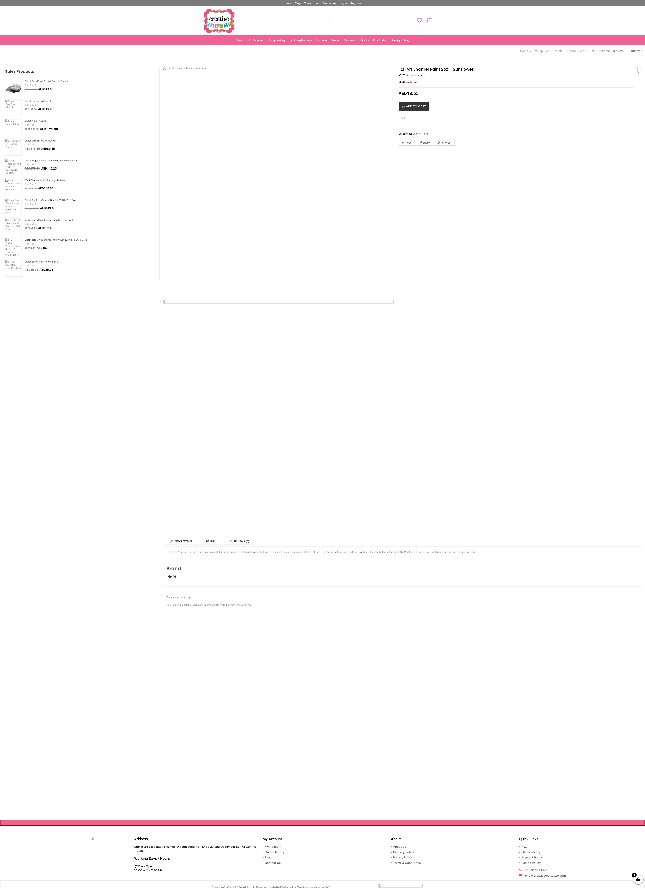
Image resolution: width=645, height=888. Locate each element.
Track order (311, 3)
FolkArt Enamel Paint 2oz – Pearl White (223, 789)
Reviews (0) (241, 541)
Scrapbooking (277, 40)
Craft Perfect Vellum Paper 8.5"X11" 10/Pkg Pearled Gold (56, 239)
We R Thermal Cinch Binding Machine (45, 180)
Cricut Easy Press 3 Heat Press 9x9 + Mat (47, 81)
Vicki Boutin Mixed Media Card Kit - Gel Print (49, 219)
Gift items (321, 40)
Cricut (239, 40)
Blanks (365, 40)
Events (335, 40)
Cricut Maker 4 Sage (35, 120)
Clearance (349, 40)
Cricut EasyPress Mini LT (38, 101)
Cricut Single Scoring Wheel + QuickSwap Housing (52, 160)
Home (287, 3)
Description (183, 541)
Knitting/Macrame (301, 40)
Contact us (329, 3)
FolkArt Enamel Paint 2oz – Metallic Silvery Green (583, 696)
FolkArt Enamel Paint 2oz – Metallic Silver (463, 696)
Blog (298, 3)
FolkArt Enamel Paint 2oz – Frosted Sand (343, 696)
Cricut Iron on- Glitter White (40, 140)
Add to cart (416, 106)
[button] (240, 40)
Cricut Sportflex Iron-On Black (41, 261)
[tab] (181, 541)
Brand (210, 541)
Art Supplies (256, 40)
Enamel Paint (576, 51)
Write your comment (414, 75)
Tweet (408, 142)
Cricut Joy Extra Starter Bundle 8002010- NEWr (50, 200)
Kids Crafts (379, 40)
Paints (558, 51)
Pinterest (446, 142)
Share (426, 142)
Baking (396, 40)
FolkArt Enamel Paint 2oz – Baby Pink (223, 696)
